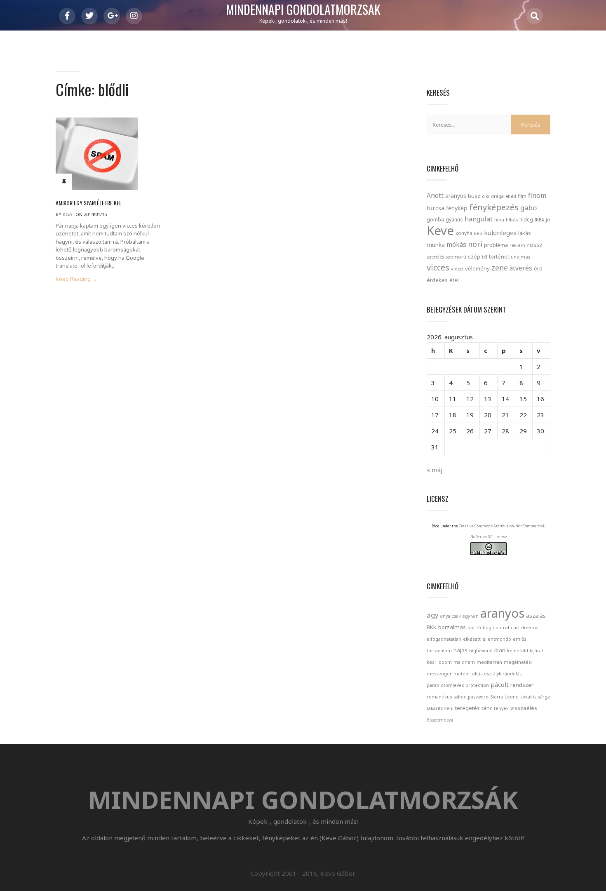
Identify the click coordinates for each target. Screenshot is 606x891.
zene (499, 268)
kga (67, 214)
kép (478, 233)
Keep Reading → (76, 279)
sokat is (528, 697)
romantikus (439, 697)
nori (475, 244)
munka (436, 245)
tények (501, 708)
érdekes (437, 280)
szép (474, 256)
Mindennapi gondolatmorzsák (303, 10)
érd (538, 268)
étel (454, 280)
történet (499, 256)
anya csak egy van (459, 616)
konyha (464, 233)
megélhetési (518, 662)
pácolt (500, 684)
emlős (519, 639)
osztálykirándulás (502, 674)
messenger (439, 674)
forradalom (439, 651)
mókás (456, 244)
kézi (431, 662)
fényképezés (494, 207)
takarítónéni (440, 708)
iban (499, 650)
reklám (517, 245)
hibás (512, 219)
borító (474, 627)
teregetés (467, 708)
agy (433, 615)
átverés (521, 268)
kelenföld (517, 651)
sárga (544, 697)
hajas (460, 650)
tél (484, 257)
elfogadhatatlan (444, 639)
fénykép (456, 208)
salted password (471, 697)
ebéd (510, 196)
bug (487, 627)
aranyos (455, 196)
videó (457, 269)
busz (474, 196)
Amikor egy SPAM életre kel (89, 202)
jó (548, 219)
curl (515, 627)
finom (537, 195)
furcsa (435, 208)
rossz (535, 244)
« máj (434, 469)
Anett (435, 195)
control (501, 627)
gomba (435, 219)
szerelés (435, 257)
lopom (444, 662)
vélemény (477, 268)
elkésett (472, 639)
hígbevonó (481, 651)
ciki (485, 196)
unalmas (520, 257)
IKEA (539, 219)
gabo (528, 207)
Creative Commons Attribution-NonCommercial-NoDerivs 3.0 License (502, 531)
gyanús (454, 219)
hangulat (479, 218)
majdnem (464, 662)
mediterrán (489, 662)
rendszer (521, 685)
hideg (526, 219)
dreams (529, 627)
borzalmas (452, 627)
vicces (438, 267)
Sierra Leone (504, 697)
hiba (499, 219)
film (522, 196)
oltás (477, 674)
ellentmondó (496, 639)
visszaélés (523, 708)
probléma (496, 245)
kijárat (536, 651)
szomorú (456, 257)
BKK (432, 627)
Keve (440, 230)
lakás (524, 233)
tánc (487, 708)
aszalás (536, 615)
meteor (461, 674)
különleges (500, 232)
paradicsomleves (445, 685)
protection (477, 685)
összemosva (440, 720)
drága (497, 196)
